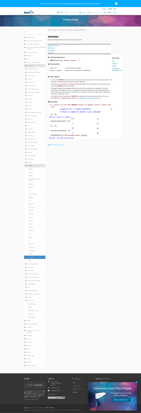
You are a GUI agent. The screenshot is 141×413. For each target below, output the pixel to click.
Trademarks (73, 410)
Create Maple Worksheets (33, 44)
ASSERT (30, 169)
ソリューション (76, 385)
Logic (28, 287)
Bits (28, 125)
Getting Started (30, 37)
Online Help (61, 30)
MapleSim (29, 362)
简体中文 (52, 407)
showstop (30, 214)
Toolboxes (29, 359)
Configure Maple (31, 355)
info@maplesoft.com (56, 390)
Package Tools (30, 82)
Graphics (29, 320)
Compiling (29, 129)
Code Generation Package (33, 72)
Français (37, 407)
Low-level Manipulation (33, 274)
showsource (31, 207)
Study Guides (30, 342)
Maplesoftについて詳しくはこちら (31, 399)
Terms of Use (52, 410)
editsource (31, 187)
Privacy (57, 410)
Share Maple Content (32, 52)
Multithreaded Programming (34, 112)
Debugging (30, 165)
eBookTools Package (32, 142)
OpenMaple (30, 159)
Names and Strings (32, 115)
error (29, 190)
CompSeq (29, 307)
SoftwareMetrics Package (33, 280)
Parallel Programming (32, 290)
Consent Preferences (65, 410)
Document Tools (31, 139)
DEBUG (30, 172)
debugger (30, 175)
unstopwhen (31, 250)
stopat (30, 217)
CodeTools (30, 135)
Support (54, 30)
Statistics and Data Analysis (33, 62)
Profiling (29, 162)
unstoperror (31, 247)
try (29, 240)
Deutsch (42, 407)
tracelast (30, 237)
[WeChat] (64, 398)
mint (29, 200)
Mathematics (30, 55)
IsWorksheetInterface (33, 310)
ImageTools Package (32, 149)
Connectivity (30, 327)
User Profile (30, 300)
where (30, 260)
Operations (30, 119)
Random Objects (31, 284)
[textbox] (80, 109)
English (31, 407)
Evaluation (30, 102)
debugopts (31, 184)
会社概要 (26, 378)
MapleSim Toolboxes (31, 365)
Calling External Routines (33, 92)
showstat (30, 210)
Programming (30, 65)
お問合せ (104, 9)
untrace (30, 254)
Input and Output (31, 85)
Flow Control (30, 270)
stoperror (30, 220)
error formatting (32, 194)
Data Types (30, 95)
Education (29, 339)
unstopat (30, 244)
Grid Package (30, 145)
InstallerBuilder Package (33, 89)
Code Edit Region (31, 304)
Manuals (29, 352)
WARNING (31, 257)
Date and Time (31, 75)
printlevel (30, 204)
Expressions (30, 267)
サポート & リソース (78, 389)
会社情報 (75, 392)
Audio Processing (31, 122)
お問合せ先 (51, 378)
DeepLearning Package (33, 264)
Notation (29, 152)
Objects (29, 109)
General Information (32, 69)
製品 (74, 382)
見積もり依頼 (113, 9)
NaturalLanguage (31, 155)
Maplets (29, 297)
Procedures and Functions (33, 294)
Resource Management (33, 277)
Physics (28, 59)
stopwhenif (31, 230)
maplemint (31, 197)
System (28, 349)
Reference (29, 345)
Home (49, 30)
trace (29, 234)
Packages (29, 79)
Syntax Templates (31, 317)
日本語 (46, 407)
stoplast (30, 224)
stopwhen (30, 227)
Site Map (79, 410)
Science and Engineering (32, 324)
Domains (29, 99)
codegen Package (31, 132)
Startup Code (30, 314)
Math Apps (29, 335)
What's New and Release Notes (34, 40)
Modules (29, 105)
